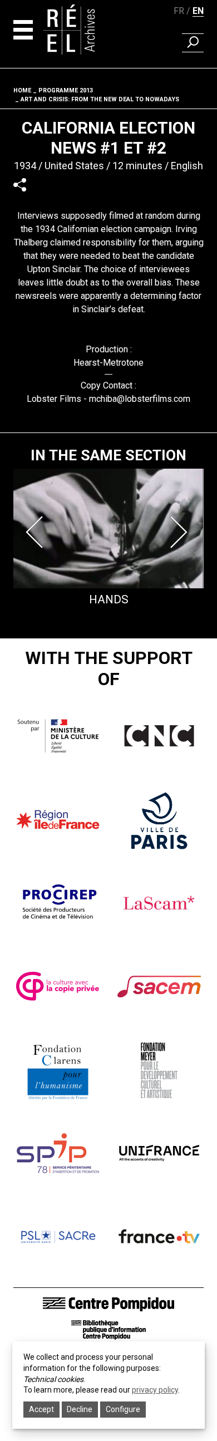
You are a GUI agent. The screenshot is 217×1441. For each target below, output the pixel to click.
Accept (41, 1409)
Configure (123, 1409)
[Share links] (19, 184)
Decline (79, 1409)
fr (179, 11)
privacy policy (155, 1389)
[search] (192, 42)
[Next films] (180, 532)
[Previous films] (37, 532)
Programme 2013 (65, 90)
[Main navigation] (23, 30)
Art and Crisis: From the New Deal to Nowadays (100, 99)
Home (22, 90)
